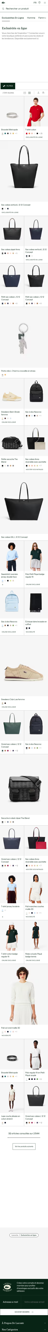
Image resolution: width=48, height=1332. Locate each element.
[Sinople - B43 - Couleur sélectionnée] (2, 751)
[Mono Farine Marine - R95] (5, 466)
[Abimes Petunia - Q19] (5, 253)
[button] (39, 2)
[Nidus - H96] (10, 303)
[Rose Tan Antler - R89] (8, 253)
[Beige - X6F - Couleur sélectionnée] (2, 1123)
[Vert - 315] (5, 133)
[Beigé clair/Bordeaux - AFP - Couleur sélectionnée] (2, 703)
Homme (31, 18)
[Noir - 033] (8, 133)
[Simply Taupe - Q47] (37, 416)
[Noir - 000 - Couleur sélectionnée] (2, 209)
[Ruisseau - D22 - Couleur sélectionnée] (2, 625)
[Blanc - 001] (34, 133)
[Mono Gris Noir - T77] (13, 466)
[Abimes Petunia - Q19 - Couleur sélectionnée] (26, 866)
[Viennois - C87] (5, 303)
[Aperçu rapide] (21, 123)
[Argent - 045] (8, 1076)
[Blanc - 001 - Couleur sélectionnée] (26, 1079)
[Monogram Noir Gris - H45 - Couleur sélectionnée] (2, 466)
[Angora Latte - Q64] (29, 466)
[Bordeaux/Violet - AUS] (5, 418)
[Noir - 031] (37, 133)
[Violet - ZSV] (34, 1079)
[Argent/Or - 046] (10, 133)
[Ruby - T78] (8, 751)
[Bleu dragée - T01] (34, 913)
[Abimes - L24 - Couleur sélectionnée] (26, 748)
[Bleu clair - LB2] (10, 418)
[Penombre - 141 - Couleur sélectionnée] (26, 256)
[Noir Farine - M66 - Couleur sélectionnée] (2, 253)
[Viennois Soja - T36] (13, 253)
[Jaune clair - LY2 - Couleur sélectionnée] (2, 418)
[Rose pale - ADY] (37, 913)
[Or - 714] (13, 133)
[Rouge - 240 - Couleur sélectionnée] (26, 133)
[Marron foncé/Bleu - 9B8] (5, 703)
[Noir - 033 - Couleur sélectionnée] (2, 1076)
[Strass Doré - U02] (5, 375)
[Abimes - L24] (34, 416)
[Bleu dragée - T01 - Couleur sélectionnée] (2, 581)
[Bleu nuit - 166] (29, 628)
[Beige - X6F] (13, 581)
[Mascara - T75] (13, 303)
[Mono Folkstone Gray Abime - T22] (8, 466)
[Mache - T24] (13, 625)
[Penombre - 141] (8, 209)
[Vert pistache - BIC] (10, 581)
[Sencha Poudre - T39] (37, 466)
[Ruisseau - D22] (32, 416)
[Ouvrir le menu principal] (45, 2)
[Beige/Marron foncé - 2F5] (8, 418)
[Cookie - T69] (29, 416)
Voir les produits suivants (24, 1146)
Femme (42, 18)
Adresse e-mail (10, 1302)
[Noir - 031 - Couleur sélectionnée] (26, 628)
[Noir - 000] (29, 256)
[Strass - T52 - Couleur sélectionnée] (2, 375)
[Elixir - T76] (8, 303)
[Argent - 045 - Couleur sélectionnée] (2, 133)
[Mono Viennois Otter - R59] (10, 466)
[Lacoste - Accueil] (3, 2)
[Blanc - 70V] (5, 910)
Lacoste (15, 1235)
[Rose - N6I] (32, 133)
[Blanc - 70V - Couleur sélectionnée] (26, 913)
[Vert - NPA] (37, 1079)
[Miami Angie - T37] (10, 253)
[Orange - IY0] (29, 133)
